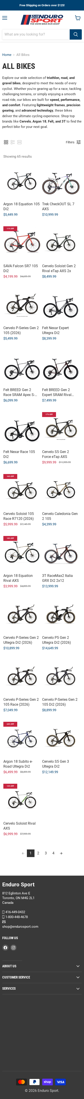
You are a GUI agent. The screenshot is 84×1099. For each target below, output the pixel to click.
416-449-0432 (14, 912)
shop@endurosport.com (20, 926)
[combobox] (36, 34)
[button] (6, 142)
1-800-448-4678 (16, 917)
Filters (70, 142)
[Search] (76, 34)
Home (6, 55)
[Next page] (61, 853)
